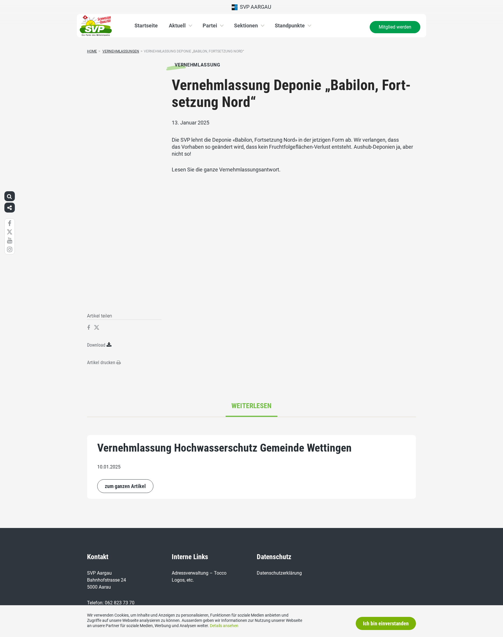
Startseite (146, 25)
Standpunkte (290, 25)
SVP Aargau (254, 7)
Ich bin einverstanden (386, 623)
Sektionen (246, 25)
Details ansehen (224, 625)
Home (92, 51)
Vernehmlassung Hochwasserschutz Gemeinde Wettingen (224, 447)
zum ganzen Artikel (125, 486)
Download (96, 345)
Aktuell (177, 25)
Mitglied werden (395, 27)
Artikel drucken (101, 362)
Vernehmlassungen (120, 51)
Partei (210, 25)
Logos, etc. (183, 580)
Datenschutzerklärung (279, 573)
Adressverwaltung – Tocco (199, 573)
